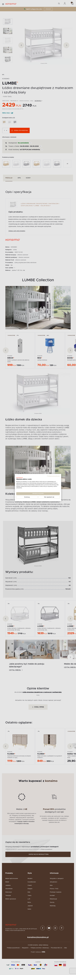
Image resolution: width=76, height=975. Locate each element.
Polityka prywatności (53, 476)
